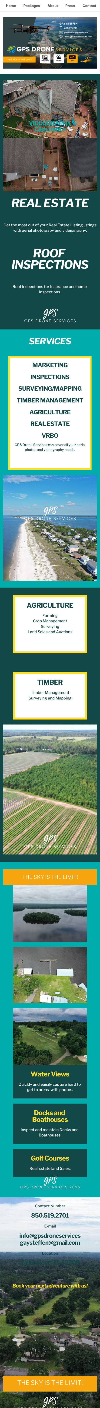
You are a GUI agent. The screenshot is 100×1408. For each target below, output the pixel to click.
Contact (89, 5)
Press (70, 5)
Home (11, 5)
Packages (31, 5)
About (52, 5)
